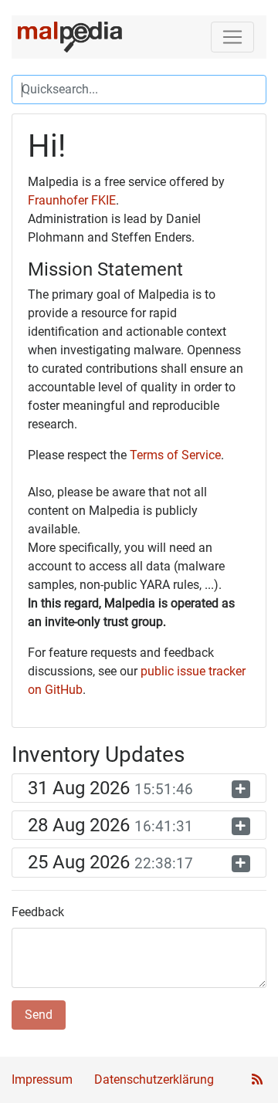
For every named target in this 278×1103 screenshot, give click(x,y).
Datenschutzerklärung (154, 1079)
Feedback (38, 912)
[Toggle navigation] (232, 37)
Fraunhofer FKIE (72, 200)
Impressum (42, 1079)
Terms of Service (175, 455)
